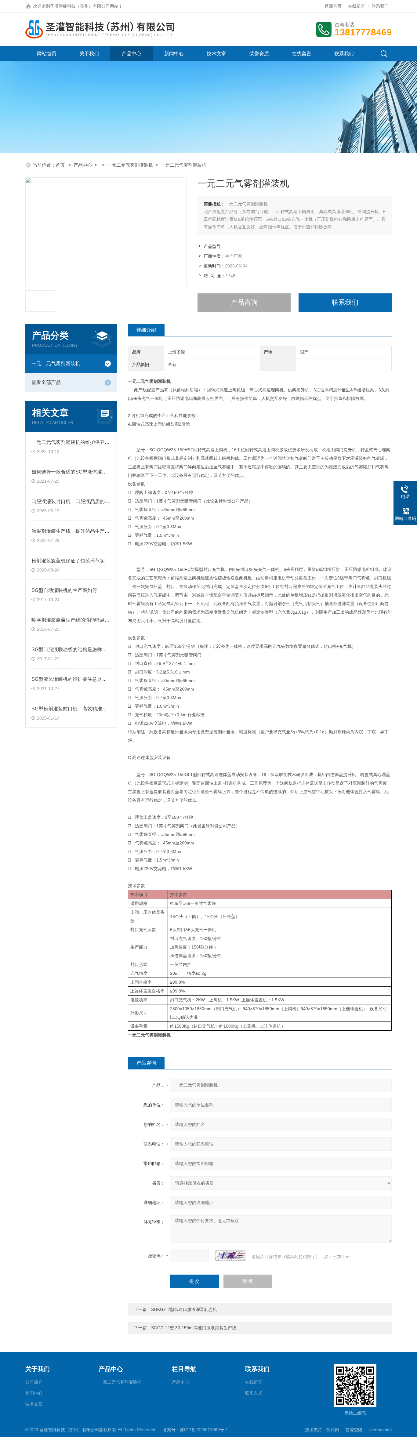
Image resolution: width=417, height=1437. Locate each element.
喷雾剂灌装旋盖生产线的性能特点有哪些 (75, 619)
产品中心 (131, 53)
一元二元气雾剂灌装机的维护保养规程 (72, 442)
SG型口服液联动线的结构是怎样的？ (71, 649)
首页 (61, 165)
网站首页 (46, 53)
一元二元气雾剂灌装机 (130, 165)
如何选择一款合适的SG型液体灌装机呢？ (76, 471)
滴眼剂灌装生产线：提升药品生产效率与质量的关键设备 (92, 531)
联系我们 (380, 6)
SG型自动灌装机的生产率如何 (64, 590)
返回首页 (333, 6)
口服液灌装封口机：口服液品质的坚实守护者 (80, 501)
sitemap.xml (380, 1429)
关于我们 (89, 53)
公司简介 (33, 1382)
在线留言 (356, 6)
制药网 (332, 1429)
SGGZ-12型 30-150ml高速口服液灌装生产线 (193, 1327)
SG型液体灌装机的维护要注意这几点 (71, 679)
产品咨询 (244, 302)
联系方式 (253, 1393)
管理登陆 (353, 1429)
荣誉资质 (259, 53)
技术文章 (216, 53)
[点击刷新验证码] (230, 1255)
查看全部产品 (46, 382)
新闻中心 (174, 53)
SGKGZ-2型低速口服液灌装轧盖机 (184, 1309)
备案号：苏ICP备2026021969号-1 (195, 1429)
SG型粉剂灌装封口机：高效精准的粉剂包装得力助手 (88, 708)
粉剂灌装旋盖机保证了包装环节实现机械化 (77, 560)
